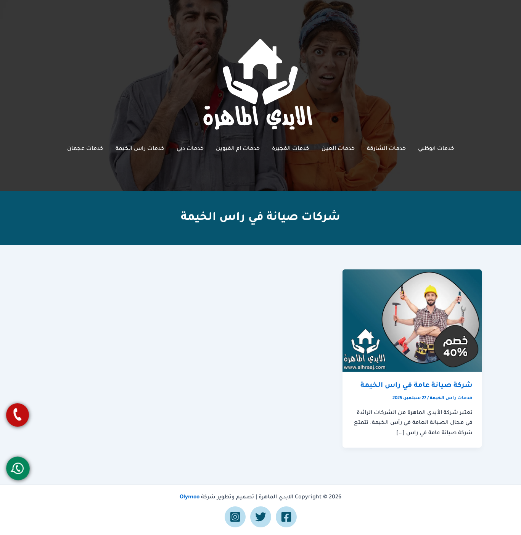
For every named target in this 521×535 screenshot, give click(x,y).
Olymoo (189, 498)
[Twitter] (260, 516)
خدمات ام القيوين (238, 149)
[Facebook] (286, 516)
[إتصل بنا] (17, 415)
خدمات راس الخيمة (140, 149)
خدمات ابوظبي (436, 149)
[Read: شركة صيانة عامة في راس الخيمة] (412, 321)
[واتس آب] (18, 468)
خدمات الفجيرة (290, 149)
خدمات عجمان (85, 149)
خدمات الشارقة (386, 149)
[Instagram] (235, 516)
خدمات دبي (190, 149)
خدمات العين (338, 149)
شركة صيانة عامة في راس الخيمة (416, 386)
